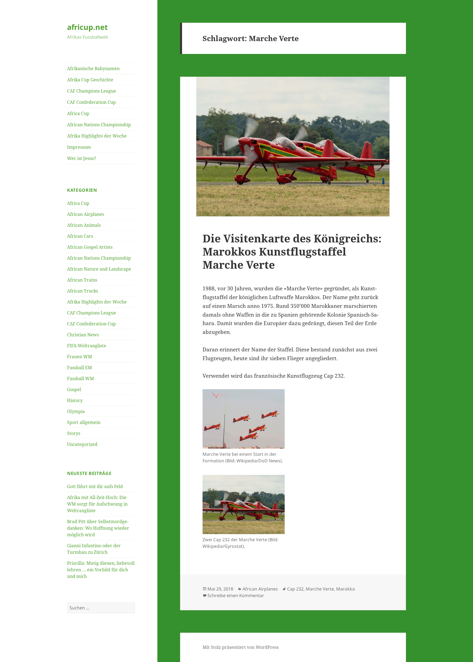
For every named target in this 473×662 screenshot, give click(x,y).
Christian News (83, 335)
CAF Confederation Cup (91, 102)
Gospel (74, 389)
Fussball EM (79, 368)
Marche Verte (320, 589)
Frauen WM (79, 357)
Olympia (76, 411)
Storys (73, 433)
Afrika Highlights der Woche (97, 136)
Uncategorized (82, 444)
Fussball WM (80, 379)
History (75, 400)
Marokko (345, 589)
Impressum (79, 147)
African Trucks (82, 291)
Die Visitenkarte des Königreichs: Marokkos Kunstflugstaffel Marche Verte (292, 251)
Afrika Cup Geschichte (90, 80)
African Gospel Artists (90, 247)
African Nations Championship (99, 125)
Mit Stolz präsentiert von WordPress (241, 647)
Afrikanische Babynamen (93, 68)
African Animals (84, 225)
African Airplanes (85, 214)
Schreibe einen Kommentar (235, 595)
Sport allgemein (83, 422)
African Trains (82, 280)
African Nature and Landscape (99, 269)
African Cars (80, 236)
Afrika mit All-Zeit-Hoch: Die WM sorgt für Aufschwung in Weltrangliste (97, 504)
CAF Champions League (91, 91)
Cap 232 (295, 589)
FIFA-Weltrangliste (86, 346)
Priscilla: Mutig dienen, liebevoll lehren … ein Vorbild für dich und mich (101, 569)
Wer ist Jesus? (81, 158)
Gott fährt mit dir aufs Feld (95, 486)
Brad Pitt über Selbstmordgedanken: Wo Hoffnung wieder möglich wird (98, 528)
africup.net (87, 27)
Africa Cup (78, 113)
